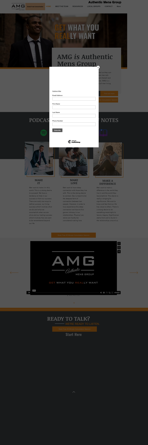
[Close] (98, 67)
